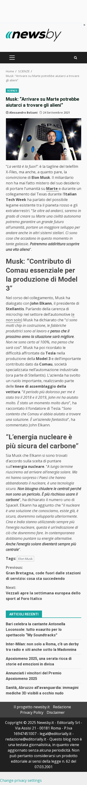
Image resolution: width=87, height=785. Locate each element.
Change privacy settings (21, 780)
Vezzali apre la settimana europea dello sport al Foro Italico (43, 593)
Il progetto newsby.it (32, 706)
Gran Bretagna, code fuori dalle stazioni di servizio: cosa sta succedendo (43, 573)
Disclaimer (56, 712)
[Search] (75, 57)
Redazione (62, 706)
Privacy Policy (31, 712)
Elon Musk (25, 559)
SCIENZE (12, 90)
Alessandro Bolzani (23, 113)
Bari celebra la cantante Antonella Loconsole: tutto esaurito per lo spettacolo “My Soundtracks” (35, 629)
